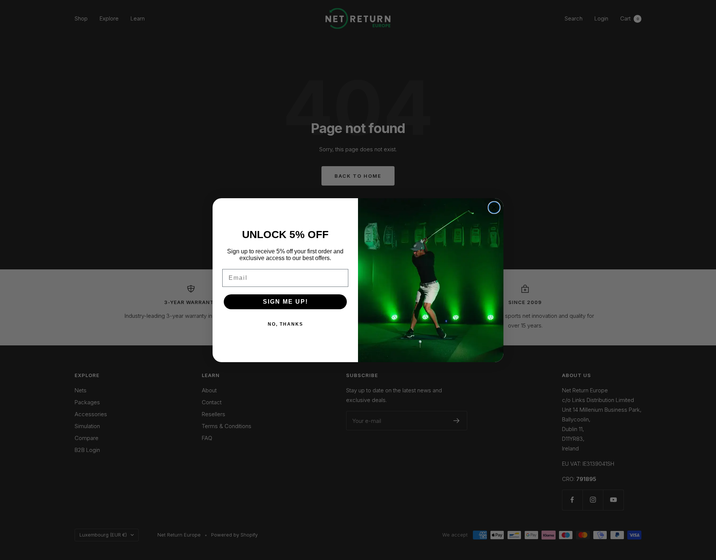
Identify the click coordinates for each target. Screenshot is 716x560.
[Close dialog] (494, 207)
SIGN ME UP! (285, 301)
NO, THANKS (285, 324)
